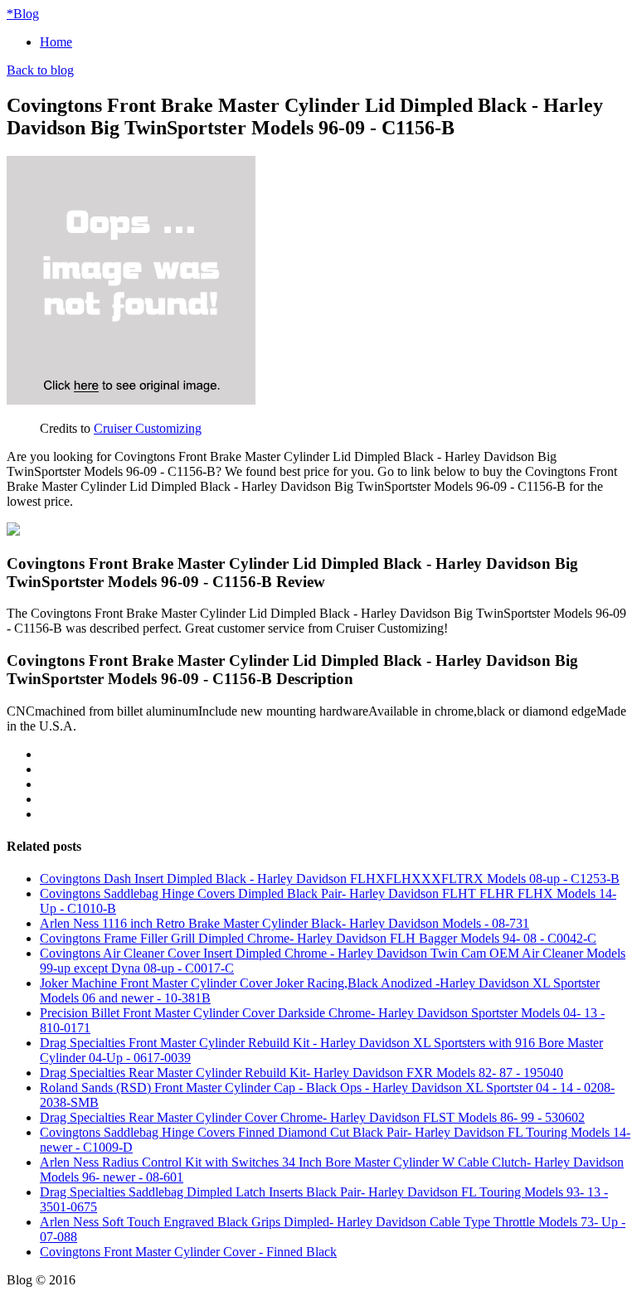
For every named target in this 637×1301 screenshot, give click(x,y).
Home (56, 42)
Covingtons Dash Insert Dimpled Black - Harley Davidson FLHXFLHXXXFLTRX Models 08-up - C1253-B (330, 878)
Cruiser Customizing (148, 428)
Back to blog (40, 70)
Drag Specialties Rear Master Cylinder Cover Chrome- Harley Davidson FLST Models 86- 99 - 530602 (312, 1117)
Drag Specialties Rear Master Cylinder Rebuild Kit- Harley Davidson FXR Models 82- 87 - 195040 (301, 1073)
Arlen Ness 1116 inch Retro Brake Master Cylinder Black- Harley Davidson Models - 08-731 (284, 923)
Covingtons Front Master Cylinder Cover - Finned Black (188, 1252)
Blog (23, 14)
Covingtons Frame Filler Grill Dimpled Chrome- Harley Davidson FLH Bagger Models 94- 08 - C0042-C (318, 938)
